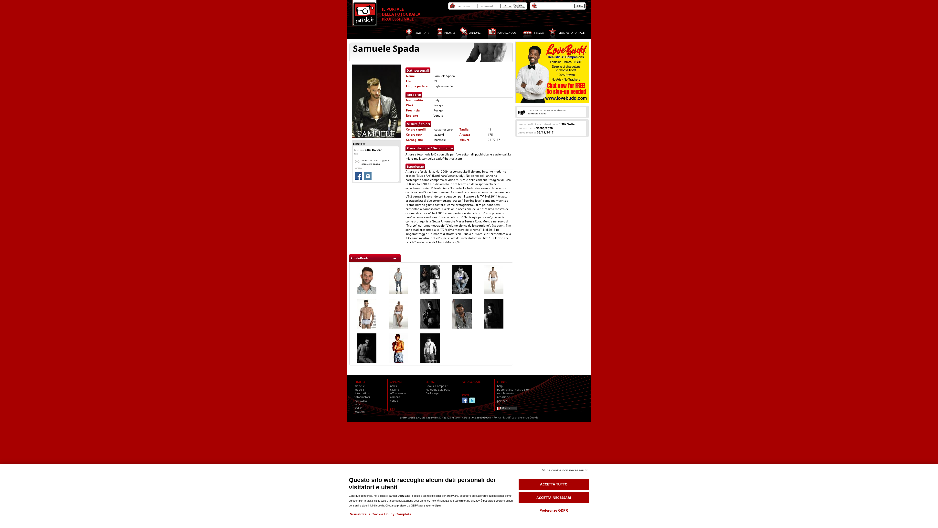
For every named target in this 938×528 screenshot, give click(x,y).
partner (502, 401)
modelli (359, 389)
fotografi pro (362, 393)
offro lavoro (398, 393)
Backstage (432, 393)
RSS (392, 409)
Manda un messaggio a (375, 162)
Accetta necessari (553, 497)
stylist (358, 408)
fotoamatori (362, 397)
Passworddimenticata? (519, 5)
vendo (394, 400)
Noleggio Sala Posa (438, 389)
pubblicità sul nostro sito (513, 389)
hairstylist (360, 400)
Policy (497, 417)
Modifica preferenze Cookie (520, 417)
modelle (359, 386)
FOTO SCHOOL (470, 382)
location (359, 411)
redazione (503, 397)
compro (395, 397)
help (500, 386)
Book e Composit (437, 386)
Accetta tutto (553, 484)
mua (357, 404)
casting (394, 389)
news (393, 386)
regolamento (505, 393)
